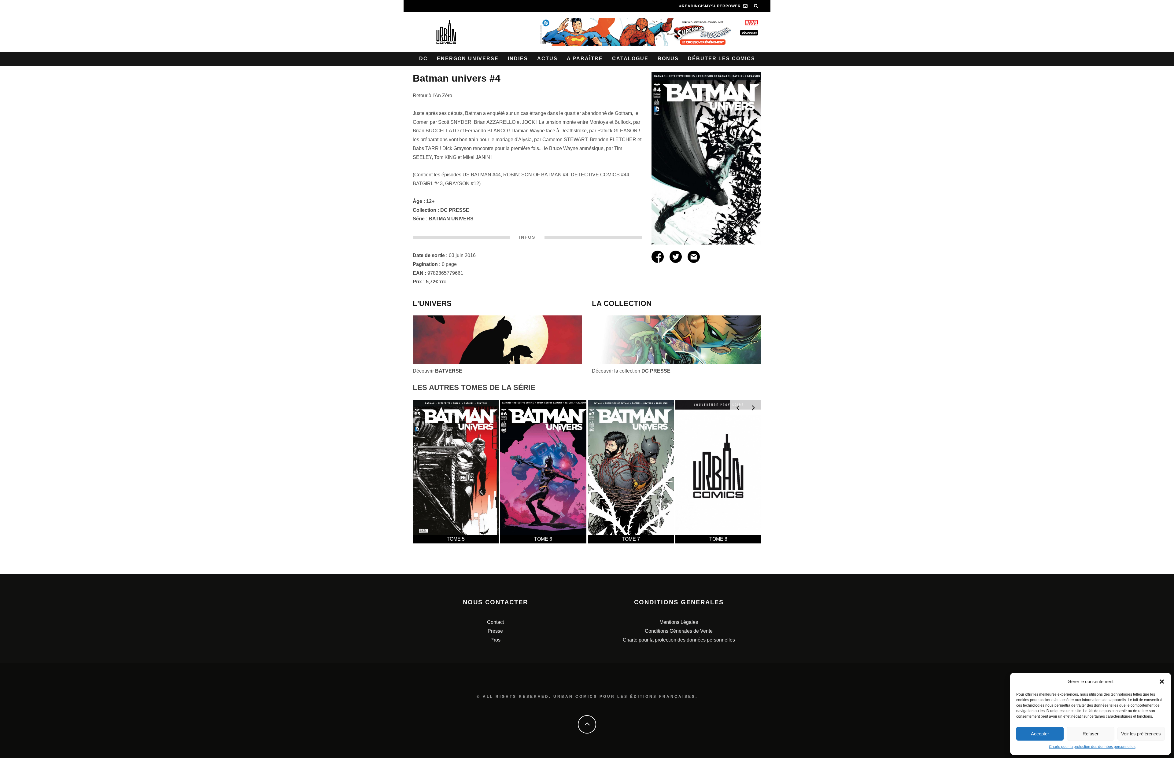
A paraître (585, 58)
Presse (495, 631)
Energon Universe (468, 58)
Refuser (1090, 733)
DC (423, 58)
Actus (547, 58)
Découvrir (437, 370)
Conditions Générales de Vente (679, 631)
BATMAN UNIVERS (451, 218)
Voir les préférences (1141, 733)
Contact (495, 622)
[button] (1162, 682)
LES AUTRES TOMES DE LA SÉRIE (474, 387)
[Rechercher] (756, 6)
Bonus (668, 58)
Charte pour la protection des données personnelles (1092, 747)
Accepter (1040, 733)
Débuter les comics (721, 58)
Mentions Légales (678, 622)
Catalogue (630, 58)
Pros (495, 639)
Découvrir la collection (631, 370)
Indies (518, 58)
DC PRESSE (454, 210)
